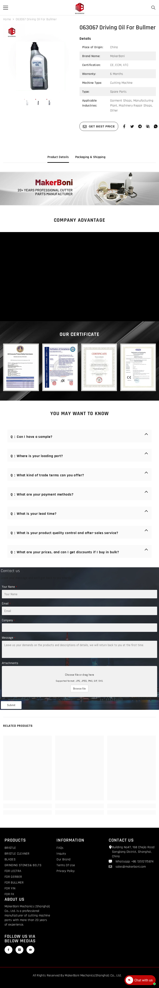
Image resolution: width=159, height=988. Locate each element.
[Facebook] (124, 126)
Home (7, 19)
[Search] (153, 7)
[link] (79, 188)
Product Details (58, 157)
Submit (11, 705)
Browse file (79, 688)
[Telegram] (140, 126)
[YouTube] (30, 950)
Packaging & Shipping (90, 157)
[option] (38, 59)
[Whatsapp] (156, 126)
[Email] (148, 126)
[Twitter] (132, 126)
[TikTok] (19, 950)
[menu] (5, 7)
